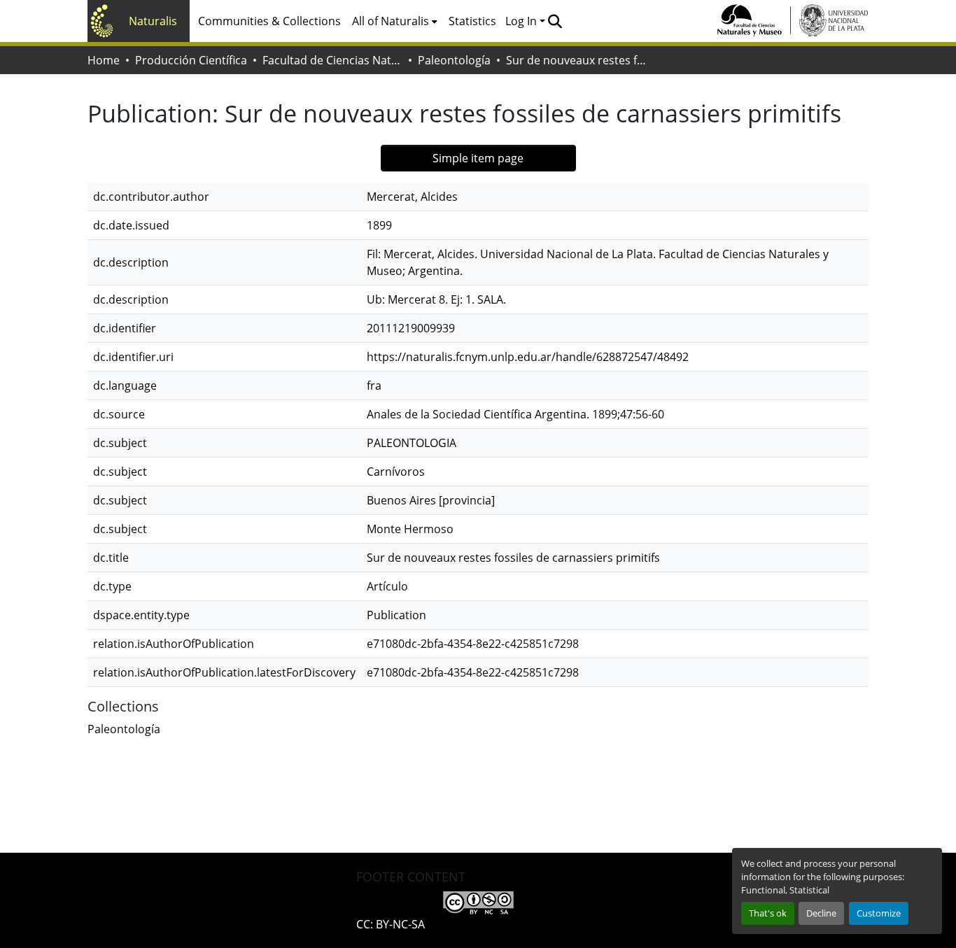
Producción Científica (191, 60)
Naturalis (153, 21)
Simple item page (478, 158)
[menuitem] (394, 21)
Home (103, 60)
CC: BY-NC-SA (390, 924)
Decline (821, 913)
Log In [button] (522, 21)
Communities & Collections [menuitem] (269, 21)
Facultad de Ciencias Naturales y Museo (332, 60)
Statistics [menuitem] (472, 21)
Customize (879, 913)
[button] (554, 21)
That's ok (768, 913)
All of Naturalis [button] (390, 21)
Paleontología (454, 60)
